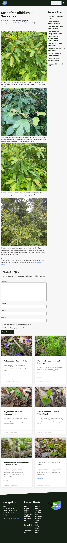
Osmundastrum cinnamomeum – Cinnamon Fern (53, 38)
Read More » (6, 375)
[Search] (64, 3)
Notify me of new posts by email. (13, 328)
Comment (4, 281)
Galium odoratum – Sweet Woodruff (54, 60)
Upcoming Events (6, 23)
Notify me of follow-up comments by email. (16, 324)
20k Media (16, 518)
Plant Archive (30, 23)
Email (3, 310)
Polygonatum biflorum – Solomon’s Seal (55, 28)
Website (3, 317)
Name (3, 303)
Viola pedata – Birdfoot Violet (15, 361)
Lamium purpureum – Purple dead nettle (55, 55)
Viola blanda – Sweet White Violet (54, 45)
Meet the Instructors (19, 23)
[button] (47, 2)
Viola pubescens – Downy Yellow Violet (54, 33)
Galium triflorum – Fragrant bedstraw (53, 22)
